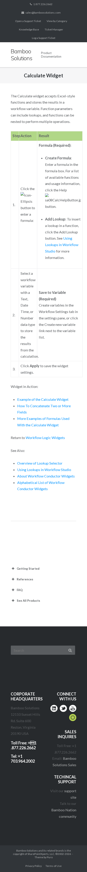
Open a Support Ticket (28, 21)
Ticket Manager (54, 29)
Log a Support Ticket (43, 38)
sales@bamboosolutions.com (43, 12)
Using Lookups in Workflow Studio (61, 244)
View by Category (57, 21)
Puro (50, 857)
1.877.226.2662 (42, 4)
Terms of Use (54, 866)
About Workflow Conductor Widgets (46, 476)
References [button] (25, 579)
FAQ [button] (20, 590)
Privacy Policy (33, 866)
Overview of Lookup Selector (39, 463)
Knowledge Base (29, 29)
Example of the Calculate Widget (42, 399)
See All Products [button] (28, 600)
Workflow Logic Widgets (45, 437)
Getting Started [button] (28, 568)
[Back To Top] (75, 860)
